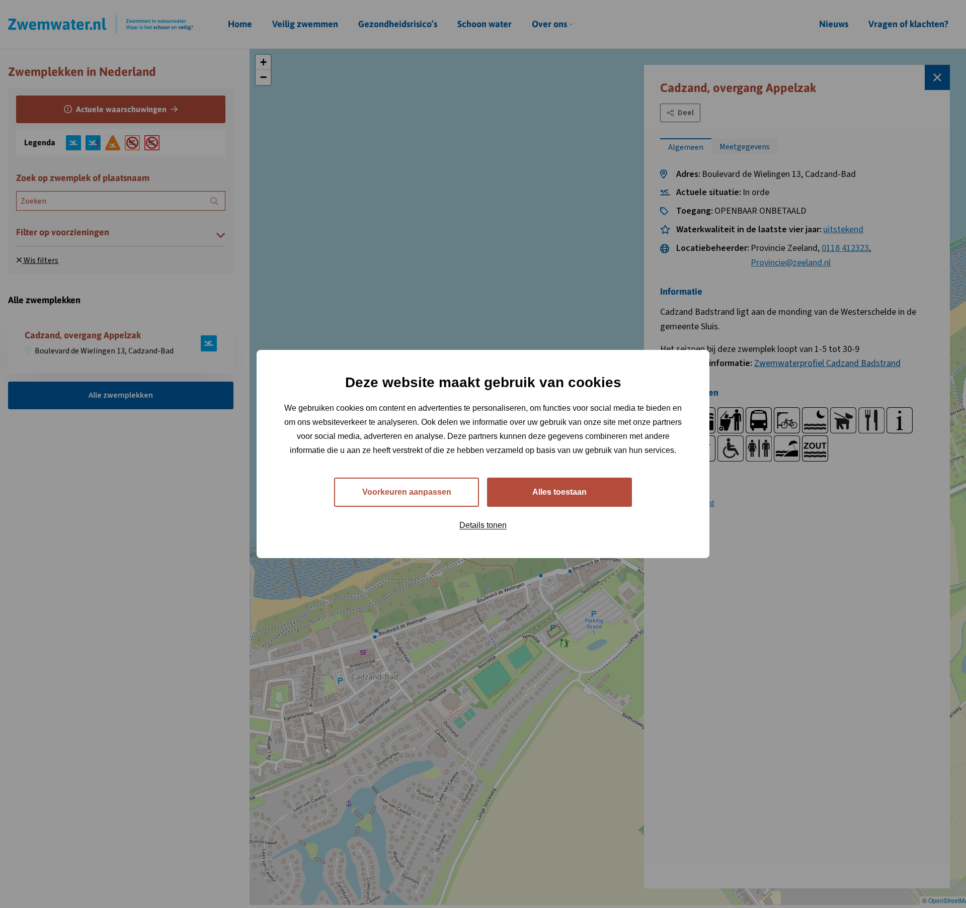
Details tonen (483, 525)
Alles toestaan (559, 492)
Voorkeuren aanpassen (406, 492)
